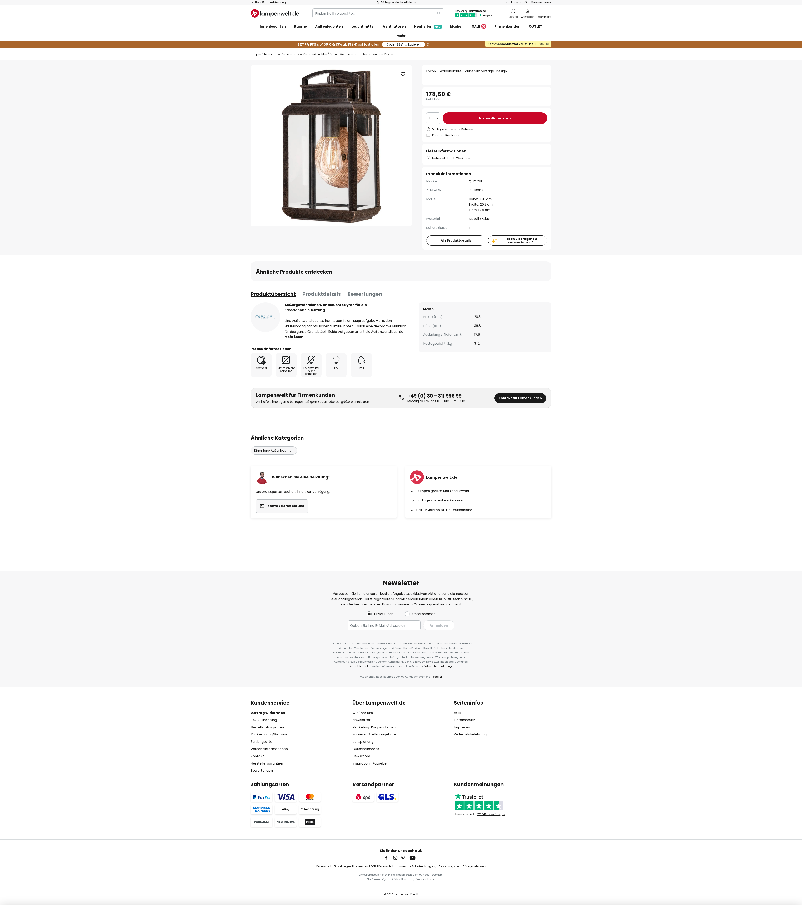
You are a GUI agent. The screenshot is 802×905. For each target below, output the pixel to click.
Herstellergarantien (267, 763)
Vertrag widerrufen (268, 712)
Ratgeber (380, 763)
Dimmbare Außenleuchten (273, 450)
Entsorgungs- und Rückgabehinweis (462, 866)
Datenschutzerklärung (438, 666)
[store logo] (275, 13)
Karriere (359, 734)
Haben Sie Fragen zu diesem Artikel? (520, 240)
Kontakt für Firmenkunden (520, 398)
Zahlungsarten (262, 741)
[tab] (273, 294)
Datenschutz (464, 720)
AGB (457, 712)
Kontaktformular (360, 666)
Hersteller (436, 676)
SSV (404, 44)
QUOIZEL (475, 181)
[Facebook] (389, 857)
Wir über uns (362, 712)
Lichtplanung (362, 741)
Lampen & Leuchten (263, 54)
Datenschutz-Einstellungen (333, 866)
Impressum (463, 727)
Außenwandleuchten (313, 54)
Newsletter (361, 720)
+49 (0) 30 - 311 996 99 (434, 395)
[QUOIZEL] (265, 317)
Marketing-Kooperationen (374, 727)
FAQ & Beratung (264, 720)
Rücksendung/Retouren (270, 734)
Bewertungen (365, 294)
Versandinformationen (269, 749)
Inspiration (361, 763)
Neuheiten (427, 26)
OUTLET (535, 26)
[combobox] (378, 13)
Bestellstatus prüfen (267, 727)
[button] (403, 74)
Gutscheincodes (365, 749)
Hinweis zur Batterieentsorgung (416, 866)
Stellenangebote (382, 734)
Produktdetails (321, 294)
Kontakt (257, 756)
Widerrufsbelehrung (470, 734)
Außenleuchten (288, 54)
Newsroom (361, 756)
